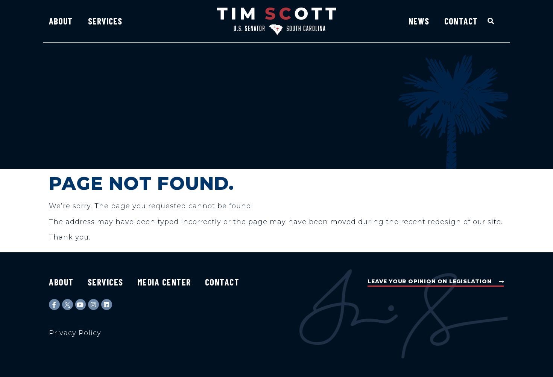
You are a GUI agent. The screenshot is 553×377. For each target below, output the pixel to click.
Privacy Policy (75, 333)
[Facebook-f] (54, 304)
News (419, 20)
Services (105, 20)
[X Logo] (67, 304)
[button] (491, 20)
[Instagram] (93, 304)
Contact (461, 20)
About (61, 20)
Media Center (164, 281)
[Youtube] (80, 304)
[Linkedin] (106, 304)
